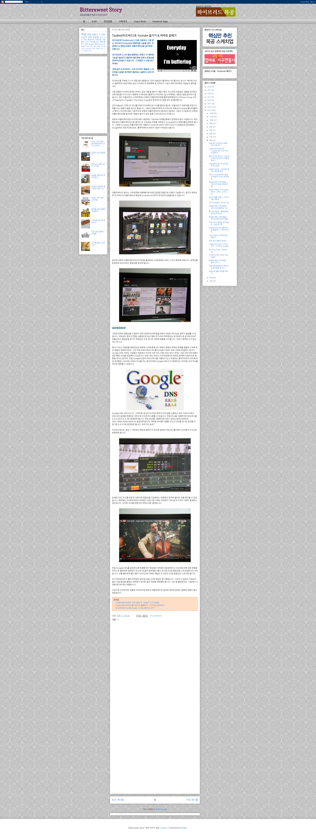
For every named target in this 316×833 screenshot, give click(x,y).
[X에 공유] (142, 616)
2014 (209, 107)
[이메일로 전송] (137, 616)
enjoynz (164, 828)
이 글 (145, 61)
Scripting (88, 48)
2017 (209, 97)
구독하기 (123, 21)
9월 (210, 123)
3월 (210, 278)
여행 (89, 35)
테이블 (92, 42)
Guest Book (140, 21)
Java (82, 48)
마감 (103, 35)
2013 (209, 110)
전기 (87, 46)
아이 (85, 40)
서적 (93, 48)
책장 (96, 44)
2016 (209, 100)
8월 (210, 127)
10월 (211, 120)
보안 (102, 48)
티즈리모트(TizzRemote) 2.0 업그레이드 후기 (135, 608)
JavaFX (91, 44)
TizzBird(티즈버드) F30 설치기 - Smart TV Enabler (137, 603)
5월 (210, 137)
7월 (210, 130)
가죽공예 (85, 51)
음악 (82, 42)
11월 (211, 117)
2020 (209, 87)
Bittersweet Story (101, 9)
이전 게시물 (192, 800)
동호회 (83, 46)
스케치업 (98, 40)
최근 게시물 (118, 800)
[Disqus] (155, 696)
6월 (210, 133)
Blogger (183, 828)
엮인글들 (108, 21)
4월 (210, 140)
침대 (95, 46)
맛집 (90, 37)
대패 (101, 42)
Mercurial (101, 44)
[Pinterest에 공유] (146, 616)
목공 (83, 34)
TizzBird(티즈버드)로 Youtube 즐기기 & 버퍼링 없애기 (218, 151)
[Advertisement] (155, 642)
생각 (86, 44)
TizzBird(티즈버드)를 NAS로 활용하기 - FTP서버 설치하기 (140, 605)
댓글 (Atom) (161, 809)
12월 (211, 113)
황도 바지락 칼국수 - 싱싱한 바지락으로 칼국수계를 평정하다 (219, 158)
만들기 (95, 35)
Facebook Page (160, 21)
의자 (97, 42)
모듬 (90, 51)
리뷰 (98, 46)
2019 (209, 90)
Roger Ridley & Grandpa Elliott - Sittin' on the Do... (218, 192)
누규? (94, 21)
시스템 (103, 46)
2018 (209, 93)
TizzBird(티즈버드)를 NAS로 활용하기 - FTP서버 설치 (219, 230)
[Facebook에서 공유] (144, 616)
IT (117, 620)
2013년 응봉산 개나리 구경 (219, 203)
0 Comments (156, 616)
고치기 (87, 42)
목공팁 (96, 37)
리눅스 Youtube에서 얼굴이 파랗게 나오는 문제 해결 (219, 177)
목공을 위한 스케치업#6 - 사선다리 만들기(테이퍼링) (218, 184)
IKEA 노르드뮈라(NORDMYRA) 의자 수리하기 (98, 144)
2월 (210, 281)
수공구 (84, 37)
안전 (91, 46)
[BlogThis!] (139, 616)
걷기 (101, 37)
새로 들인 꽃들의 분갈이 (217, 241)
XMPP (98, 48)
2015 (209, 104)
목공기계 (91, 40)
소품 (103, 40)
